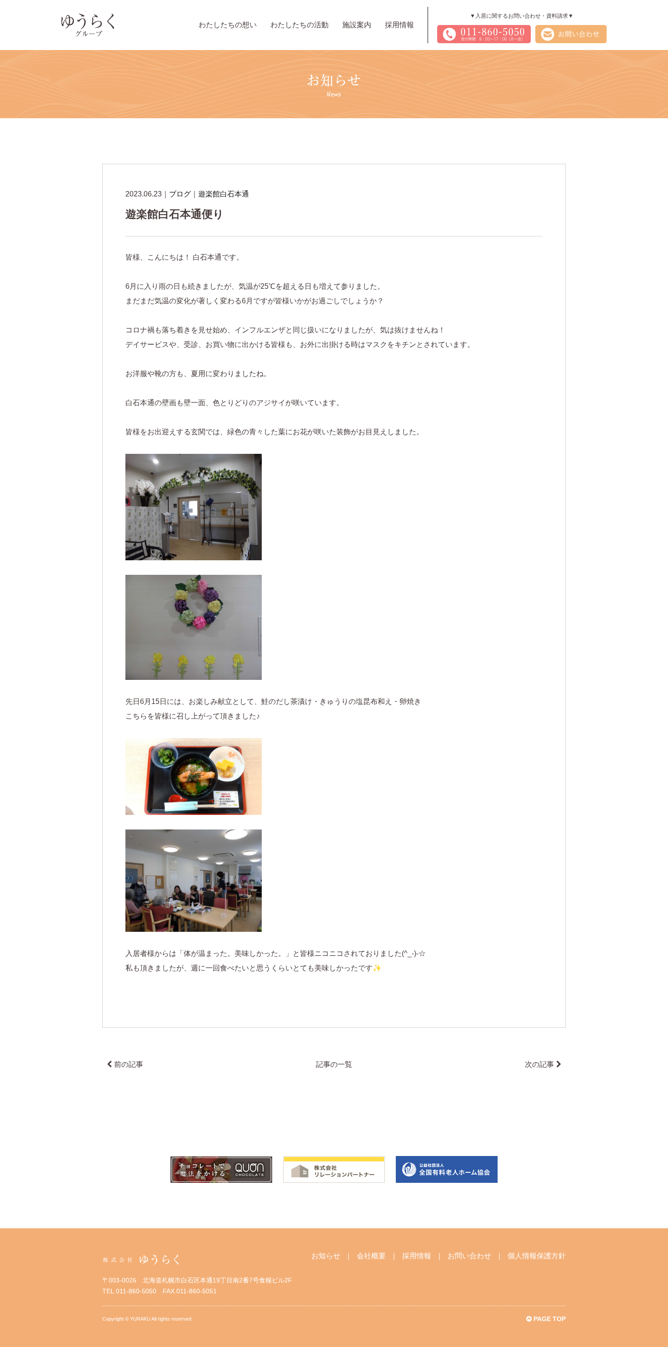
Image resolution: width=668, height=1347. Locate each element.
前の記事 (128, 1064)
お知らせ (325, 1256)
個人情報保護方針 (537, 1256)
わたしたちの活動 (299, 25)
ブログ (180, 194)
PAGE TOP (549, 1318)
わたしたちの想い (228, 25)
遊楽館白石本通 (223, 194)
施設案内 (356, 25)
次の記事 (539, 1064)
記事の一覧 (334, 1064)
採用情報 (399, 25)
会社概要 (371, 1256)
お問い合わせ (469, 1256)
